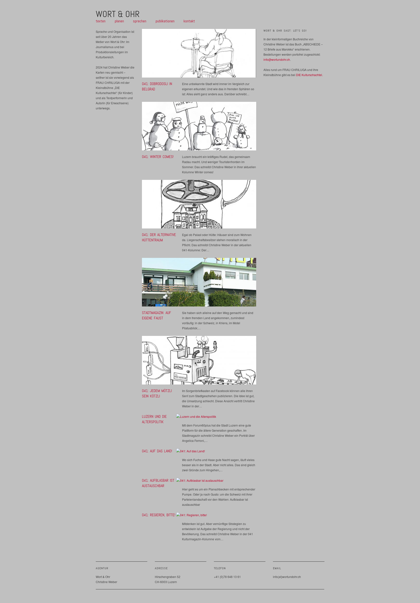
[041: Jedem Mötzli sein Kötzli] (199, 361)
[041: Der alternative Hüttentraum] (199, 205)
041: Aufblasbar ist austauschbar (158, 483)
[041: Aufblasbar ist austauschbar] (199, 482)
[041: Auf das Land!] (190, 452)
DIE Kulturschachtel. (309, 75)
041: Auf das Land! (157, 451)
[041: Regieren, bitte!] (191, 516)
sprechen (139, 21)
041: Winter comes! (158, 156)
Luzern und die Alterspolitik (154, 419)
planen (119, 21)
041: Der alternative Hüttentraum (159, 237)
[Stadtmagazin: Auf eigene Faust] (199, 283)
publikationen (165, 21)
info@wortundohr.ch (276, 59)
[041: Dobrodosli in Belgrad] (199, 54)
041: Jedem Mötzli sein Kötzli (157, 393)
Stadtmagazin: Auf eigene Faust (156, 315)
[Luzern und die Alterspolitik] (196, 418)
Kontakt (189, 21)
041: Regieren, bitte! (158, 514)
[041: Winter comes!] (199, 127)
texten (100, 21)
